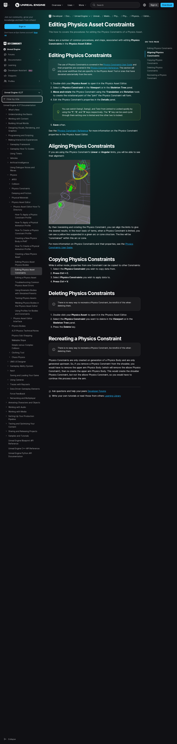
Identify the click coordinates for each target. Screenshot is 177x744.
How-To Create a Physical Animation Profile (27, 247)
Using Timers (16, 153)
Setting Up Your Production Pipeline (21, 417)
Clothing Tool (18, 352)
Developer (58, 16)
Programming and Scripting (20, 135)
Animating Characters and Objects (24, 402)
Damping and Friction (21, 193)
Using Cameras (17, 380)
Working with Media (17, 411)
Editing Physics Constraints (159, 48)
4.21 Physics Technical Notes (25, 330)
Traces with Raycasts (20, 384)
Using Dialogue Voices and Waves (22, 169)
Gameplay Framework (20, 144)
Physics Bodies (19, 326)
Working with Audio (17, 407)
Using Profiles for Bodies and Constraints (26, 312)
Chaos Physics (18, 357)
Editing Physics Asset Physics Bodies (25, 263)
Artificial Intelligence (19, 162)
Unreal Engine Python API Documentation (20, 454)
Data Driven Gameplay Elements (25, 389)
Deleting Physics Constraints (154, 69)
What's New (13, 109)
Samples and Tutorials (18, 436)
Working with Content (18, 119)
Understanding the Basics (20, 114)
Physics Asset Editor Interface (22, 320)
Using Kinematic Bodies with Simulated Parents (26, 291)
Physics (13, 175)
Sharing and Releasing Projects (22, 431)
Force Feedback (17, 393)
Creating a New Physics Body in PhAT (26, 239)
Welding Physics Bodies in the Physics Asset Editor (27, 304)
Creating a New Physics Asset (26, 255)
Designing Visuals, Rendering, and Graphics (24, 129)
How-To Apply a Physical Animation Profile (26, 224)
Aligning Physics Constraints (155, 54)
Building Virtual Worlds (18, 123)
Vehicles (14, 158)
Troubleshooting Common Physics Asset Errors (27, 283)
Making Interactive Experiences (23, 140)
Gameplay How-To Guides (22, 149)
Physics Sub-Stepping (22, 335)
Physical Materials (20, 197)
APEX (14, 179)
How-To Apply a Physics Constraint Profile (26, 216)
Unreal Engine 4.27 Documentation (19, 105)
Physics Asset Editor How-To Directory (26, 208)
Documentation (69, 16)
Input (12, 370)
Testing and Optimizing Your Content (21, 425)
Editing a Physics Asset (25, 277)
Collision (15, 184)
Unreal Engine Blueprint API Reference (20, 442)
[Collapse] (6, 140)
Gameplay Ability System (21, 366)
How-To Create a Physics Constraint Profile (27, 231)
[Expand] (6, 109)
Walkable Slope (19, 340)
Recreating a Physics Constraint (156, 76)
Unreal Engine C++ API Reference (24, 448)
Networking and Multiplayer (23, 398)
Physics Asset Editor (21, 202)
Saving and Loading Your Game (24, 375)
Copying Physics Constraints (154, 61)
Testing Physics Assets (25, 298)
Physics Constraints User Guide (117, 64)
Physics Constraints (21, 188)
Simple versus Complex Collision (22, 346)
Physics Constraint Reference (104, 68)
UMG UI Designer (18, 361)
